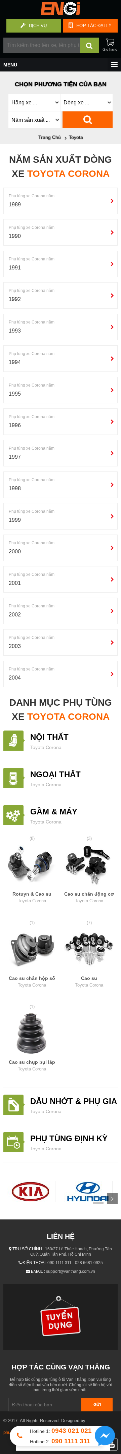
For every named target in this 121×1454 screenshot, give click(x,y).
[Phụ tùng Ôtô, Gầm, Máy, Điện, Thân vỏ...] (60, 13)
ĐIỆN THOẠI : (35, 1262)
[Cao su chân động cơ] (89, 866)
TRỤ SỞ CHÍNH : (28, 1249)
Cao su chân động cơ (89, 897)
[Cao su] (89, 950)
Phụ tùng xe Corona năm (31, 196)
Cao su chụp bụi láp (32, 1065)
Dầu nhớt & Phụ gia (73, 1101)
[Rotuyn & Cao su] (32, 866)
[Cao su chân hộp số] (32, 950)
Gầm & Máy (53, 811)
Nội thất (49, 737)
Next (112, 1198)
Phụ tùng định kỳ (69, 1138)
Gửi (97, 1404)
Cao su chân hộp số (32, 981)
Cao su (89, 981)
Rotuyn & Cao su (31, 897)
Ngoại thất (55, 774)
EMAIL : (38, 1271)
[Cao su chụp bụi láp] (32, 1034)
